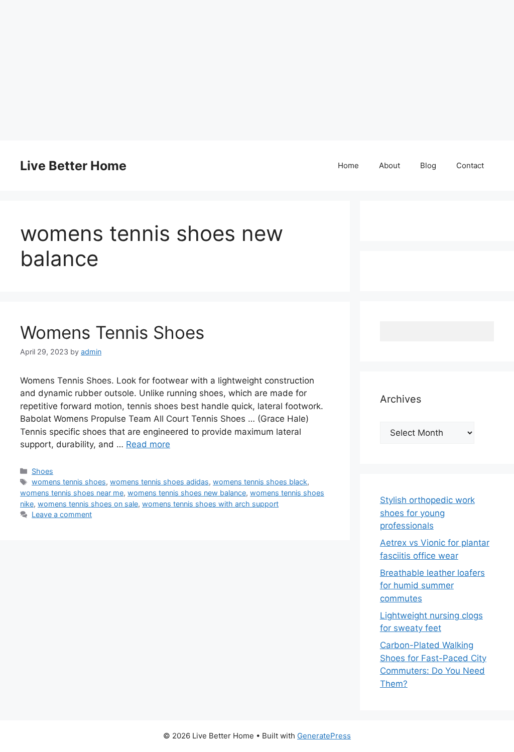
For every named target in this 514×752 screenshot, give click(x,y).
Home (348, 165)
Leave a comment (62, 514)
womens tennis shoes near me (71, 492)
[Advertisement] (257, 70)
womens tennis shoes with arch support (210, 503)
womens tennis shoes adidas (159, 481)
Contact (470, 165)
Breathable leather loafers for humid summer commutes (432, 585)
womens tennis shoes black (260, 481)
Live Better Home (73, 165)
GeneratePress (324, 735)
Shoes (42, 471)
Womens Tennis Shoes (112, 332)
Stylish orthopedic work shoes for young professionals (427, 513)
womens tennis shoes (69, 481)
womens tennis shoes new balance (186, 492)
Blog (428, 165)
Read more (148, 444)
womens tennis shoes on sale (88, 503)
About (389, 165)
